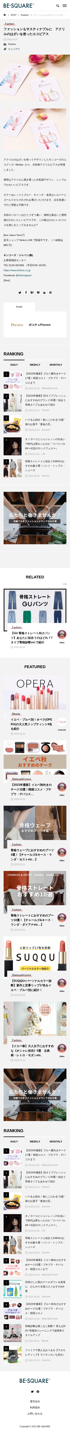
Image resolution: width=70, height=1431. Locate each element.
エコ (10, 49)
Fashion (12, 44)
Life (43, 454)
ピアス (16, 49)
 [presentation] (64, 584)
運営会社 (35, 1401)
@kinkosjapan (24, 275)
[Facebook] (37, 1391)
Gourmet (46, 430)
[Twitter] (32, 1391)
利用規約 (35, 1407)
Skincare (46, 1296)
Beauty (45, 1341)
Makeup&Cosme (50, 388)
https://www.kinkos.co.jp (17, 270)
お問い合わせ (35, 1413)
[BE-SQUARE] (19, 5)
